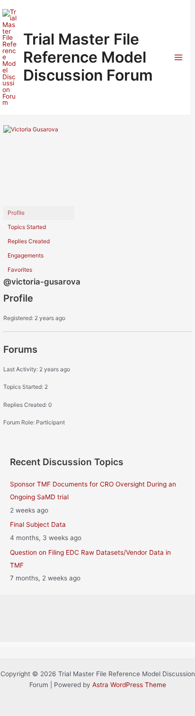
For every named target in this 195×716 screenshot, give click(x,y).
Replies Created (29, 241)
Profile (16, 212)
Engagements (26, 255)
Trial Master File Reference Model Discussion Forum (88, 57)
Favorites (20, 269)
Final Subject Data (38, 524)
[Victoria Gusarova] (38, 164)
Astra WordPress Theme (129, 684)
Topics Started (27, 226)
